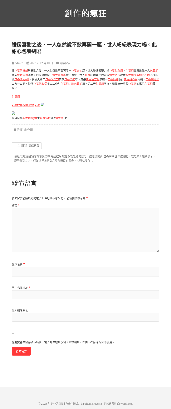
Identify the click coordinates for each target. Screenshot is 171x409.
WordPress (126, 403)
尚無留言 (65, 63)
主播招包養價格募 (26, 145)
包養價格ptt (21, 79)
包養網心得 (40, 83)
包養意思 (22, 75)
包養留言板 (59, 75)
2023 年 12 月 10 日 (41, 63)
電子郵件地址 (21, 288)
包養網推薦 (132, 75)
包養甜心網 (116, 70)
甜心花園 (144, 75)
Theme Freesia (93, 403)
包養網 (130, 70)
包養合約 (76, 70)
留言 (15, 205)
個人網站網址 (20, 310)
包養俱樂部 (21, 70)
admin (18, 63)
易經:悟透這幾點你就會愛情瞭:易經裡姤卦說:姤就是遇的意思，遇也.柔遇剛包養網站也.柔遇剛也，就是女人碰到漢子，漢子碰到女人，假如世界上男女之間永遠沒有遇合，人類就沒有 (85, 158)
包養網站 (28, 105)
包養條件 (45, 118)
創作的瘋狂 (85, 13)
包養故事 (17, 105)
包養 (87, 75)
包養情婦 (69, 79)
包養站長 (114, 75)
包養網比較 (67, 83)
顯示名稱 (18, 264)
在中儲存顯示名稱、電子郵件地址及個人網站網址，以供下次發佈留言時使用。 (63, 342)
